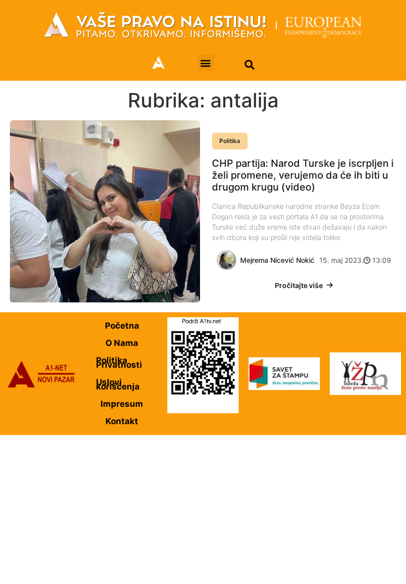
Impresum (122, 404)
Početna (122, 326)
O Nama (121, 343)
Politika (229, 141)
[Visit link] (203, 24)
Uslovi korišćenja (118, 384)
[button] (206, 62)
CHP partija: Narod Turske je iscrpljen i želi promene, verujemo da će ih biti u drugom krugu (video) (303, 175)
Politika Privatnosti (119, 362)
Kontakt (121, 421)
